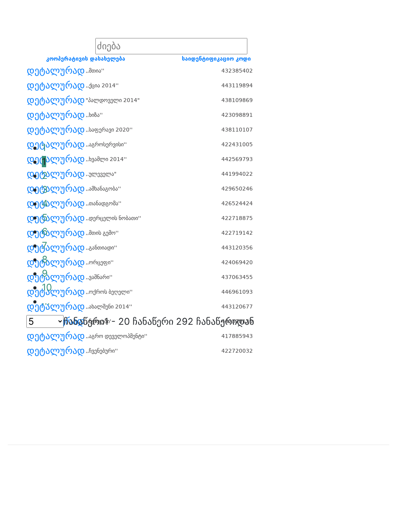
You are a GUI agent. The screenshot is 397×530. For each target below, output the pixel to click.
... (46, 301)
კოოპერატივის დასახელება (85, 58)
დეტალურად (56, 70)
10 (47, 287)
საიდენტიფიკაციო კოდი (216, 58)
